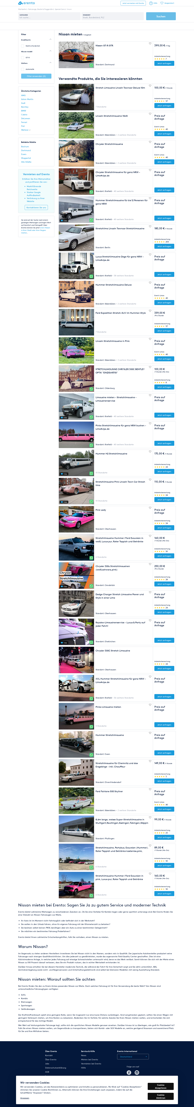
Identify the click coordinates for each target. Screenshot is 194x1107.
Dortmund (26, 150)
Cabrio (24, 114)
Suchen (161, 16)
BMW (23, 110)
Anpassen (24, 1098)
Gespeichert (169, 3)
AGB (47, 1072)
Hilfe (155, 3)
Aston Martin (27, 99)
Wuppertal (26, 158)
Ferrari (24, 122)
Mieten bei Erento (89, 1059)
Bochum (25, 146)
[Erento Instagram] (137, 1072)
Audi (23, 103)
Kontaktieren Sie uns (36, 207)
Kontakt (49, 1055)
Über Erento (50, 1059)
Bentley (24, 107)
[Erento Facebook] (129, 1072)
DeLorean (25, 118)
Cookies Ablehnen (160, 1096)
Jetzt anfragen (164, 63)
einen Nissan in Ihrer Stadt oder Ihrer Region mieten (35, 230)
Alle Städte (26, 162)
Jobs (47, 1063)
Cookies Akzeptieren (160, 1086)
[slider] (159, 58)
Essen (23, 154)
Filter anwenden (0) (36, 76)
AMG (23, 95)
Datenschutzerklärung (55, 1067)
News (83, 1055)
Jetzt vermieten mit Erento (133, 3)
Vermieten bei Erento (91, 1063)
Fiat (23, 126)
